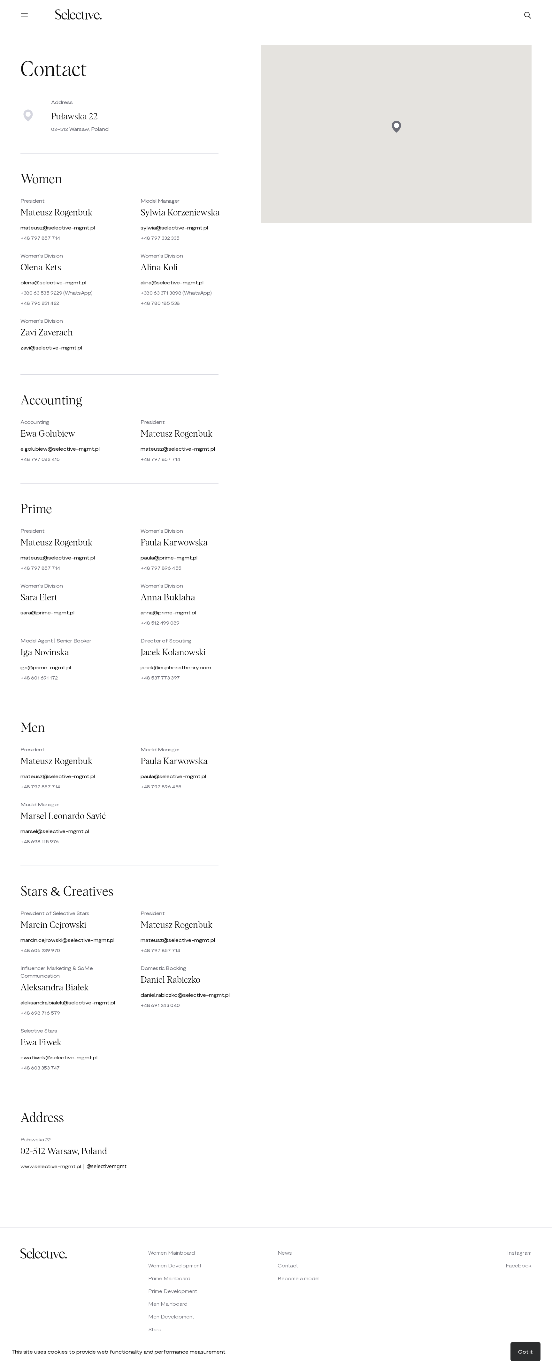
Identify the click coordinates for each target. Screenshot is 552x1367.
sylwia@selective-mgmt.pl (174, 227)
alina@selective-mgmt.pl (172, 282)
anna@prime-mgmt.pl (168, 612)
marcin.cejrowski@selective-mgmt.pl (67, 940)
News (285, 1253)
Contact (288, 1265)
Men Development (171, 1316)
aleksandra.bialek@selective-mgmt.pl (67, 1002)
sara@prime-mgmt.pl (47, 612)
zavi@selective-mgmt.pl (51, 347)
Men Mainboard (168, 1304)
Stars (154, 1329)
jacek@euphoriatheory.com (176, 667)
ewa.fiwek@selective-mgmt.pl (58, 1057)
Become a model (298, 1278)
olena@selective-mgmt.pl (53, 282)
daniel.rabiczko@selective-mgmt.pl (185, 995)
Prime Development (172, 1291)
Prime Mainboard (169, 1278)
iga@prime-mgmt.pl (45, 667)
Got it (525, 1351)
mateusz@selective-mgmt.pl (57, 227)
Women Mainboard (171, 1253)
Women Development (175, 1265)
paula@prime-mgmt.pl (169, 557)
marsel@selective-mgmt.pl (54, 831)
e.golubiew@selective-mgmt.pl (60, 449)
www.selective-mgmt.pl (50, 1166)
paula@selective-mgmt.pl (173, 776)
